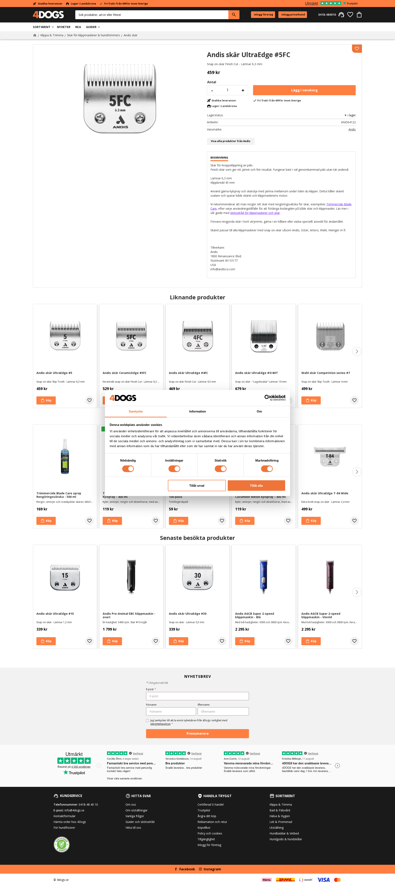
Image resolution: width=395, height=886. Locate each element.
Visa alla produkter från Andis (230, 141)
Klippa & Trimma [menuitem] (281, 804)
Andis (352, 129)
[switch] (174, 468)
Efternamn (204, 704)
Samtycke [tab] (136, 411)
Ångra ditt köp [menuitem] (207, 816)
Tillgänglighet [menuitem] (206, 839)
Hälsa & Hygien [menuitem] (280, 816)
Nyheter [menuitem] (63, 27)
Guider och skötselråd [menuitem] (140, 822)
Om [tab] (259, 411)
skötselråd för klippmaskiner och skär (255, 213)
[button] (350, 15)
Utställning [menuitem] (276, 828)
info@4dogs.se (74, 810)
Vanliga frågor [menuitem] (134, 816)
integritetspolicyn (160, 724)
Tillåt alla (256, 485)
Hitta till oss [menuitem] (133, 828)
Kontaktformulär (64, 816)
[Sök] (233, 14)
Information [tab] (197, 411)
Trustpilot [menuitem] (204, 810)
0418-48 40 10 (88, 804)
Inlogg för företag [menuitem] (209, 845)
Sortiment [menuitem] (41, 27)
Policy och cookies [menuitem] (210, 833)
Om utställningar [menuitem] (136, 810)
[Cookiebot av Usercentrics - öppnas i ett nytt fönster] (268, 398)
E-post (151, 689)
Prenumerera (198, 733)
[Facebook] (176, 869)
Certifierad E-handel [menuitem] (211, 804)
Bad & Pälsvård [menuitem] (280, 810)
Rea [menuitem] (78, 27)
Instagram (212, 869)
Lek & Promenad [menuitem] (281, 822)
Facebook (187, 869)
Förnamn (151, 704)
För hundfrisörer (64, 828)
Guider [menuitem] (91, 27)
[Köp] (304, 90)
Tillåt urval (196, 485)
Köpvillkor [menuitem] (204, 828)
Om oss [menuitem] (130, 804)
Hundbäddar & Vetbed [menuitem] (284, 833)
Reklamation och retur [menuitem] (212, 822)
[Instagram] (200, 869)
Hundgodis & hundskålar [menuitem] (286, 839)
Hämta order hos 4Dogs (69, 822)
